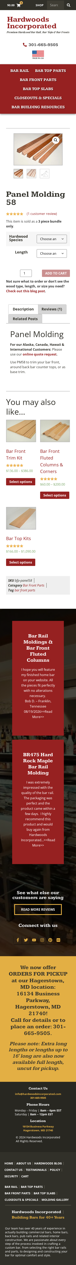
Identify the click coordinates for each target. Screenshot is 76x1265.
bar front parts (25, 590)
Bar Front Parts (38, 80)
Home (8, 1163)
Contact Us (13, 1170)
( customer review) (42, 213)
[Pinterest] (50, 940)
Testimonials (36, 1170)
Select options (20, 482)
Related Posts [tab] (25, 318)
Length (21, 252)
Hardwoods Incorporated (32, 22)
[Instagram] (42, 940)
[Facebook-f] (18, 940)
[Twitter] (26, 940)
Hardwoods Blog (48, 1163)
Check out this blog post (25, 291)
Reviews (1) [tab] (52, 309)
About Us (23, 1163)
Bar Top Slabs (38, 89)
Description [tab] (23, 309)
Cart (25, 1176)
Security (11, 1176)
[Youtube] (34, 940)
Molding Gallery (55, 1200)
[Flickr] (58, 940)
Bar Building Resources (38, 107)
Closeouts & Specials (38, 98)
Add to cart (56, 273)
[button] (55, 140)
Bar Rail (19, 70)
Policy (55, 1170)
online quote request (40, 354)
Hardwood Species (18, 238)
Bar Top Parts (50, 70)
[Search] (68, 5)
